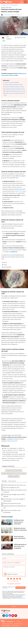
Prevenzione (18, 470)
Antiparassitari (9, 470)
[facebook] (3, 615)
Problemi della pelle (14, 5)
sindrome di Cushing (19, 191)
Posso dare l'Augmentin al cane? (11, 488)
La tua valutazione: (14, 581)
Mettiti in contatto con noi (7, 623)
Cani (4, 41)
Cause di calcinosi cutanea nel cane (14, 87)
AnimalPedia (3, 5)
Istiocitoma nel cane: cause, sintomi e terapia (13, 74)
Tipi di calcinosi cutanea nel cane (14, 85)
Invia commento (20, 588)
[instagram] (9, 615)
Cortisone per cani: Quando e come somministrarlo (12, 511)
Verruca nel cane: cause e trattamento (19, 537)
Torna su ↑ (14, 607)
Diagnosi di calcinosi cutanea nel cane (15, 91)
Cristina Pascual (7, 15)
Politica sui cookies (15, 625)
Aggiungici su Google (21, 37)
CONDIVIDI (21, 2)
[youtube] (12, 615)
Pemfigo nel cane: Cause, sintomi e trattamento (19, 522)
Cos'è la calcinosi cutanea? (12, 82)
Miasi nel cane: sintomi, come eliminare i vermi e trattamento (15, 491)
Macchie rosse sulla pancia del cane (12, 503)
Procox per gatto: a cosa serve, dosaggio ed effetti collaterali (14, 500)
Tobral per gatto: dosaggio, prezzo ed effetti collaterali (14, 496)
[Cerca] (26, 2)
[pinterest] (15, 615)
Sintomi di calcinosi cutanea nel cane (15, 89)
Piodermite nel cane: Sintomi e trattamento (20, 529)
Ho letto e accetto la (8, 587)
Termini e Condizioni (18, 623)
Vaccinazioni (22, 473)
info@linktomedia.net (20, 598)
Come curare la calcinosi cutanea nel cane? (14, 94)
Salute (8, 5)
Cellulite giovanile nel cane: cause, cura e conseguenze (20, 546)
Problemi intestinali (6, 473)
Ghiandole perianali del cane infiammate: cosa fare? (14, 507)
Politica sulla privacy (6, 625)
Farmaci (15, 473)
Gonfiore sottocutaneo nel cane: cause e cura (14, 485)
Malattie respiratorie (14, 476)
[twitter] (6, 615)
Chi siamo (18, 621)
